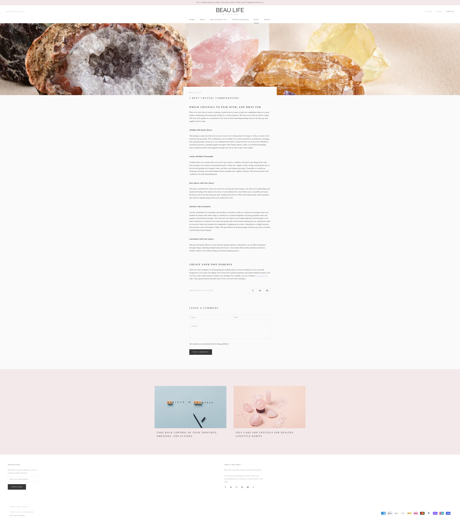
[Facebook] (225, 487)
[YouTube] (248, 487)
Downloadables (240, 19)
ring (266, 276)
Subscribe (17, 487)
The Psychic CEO (218, 19)
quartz (262, 276)
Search (439, 11)
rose (258, 276)
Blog (256, 19)
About (267, 19)
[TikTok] (253, 487)
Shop (202, 19)
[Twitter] (231, 487)
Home (192, 19)
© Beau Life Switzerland (22, 512)
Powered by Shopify (17, 515)
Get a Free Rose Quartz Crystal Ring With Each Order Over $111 (230, 2)
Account (429, 11)
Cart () (450, 11)
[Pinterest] (242, 487)
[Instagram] (236, 487)
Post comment (201, 352)
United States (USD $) (15, 11)
